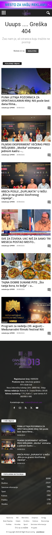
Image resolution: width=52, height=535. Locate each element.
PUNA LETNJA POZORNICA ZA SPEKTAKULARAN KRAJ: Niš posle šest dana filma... (25, 101)
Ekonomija (45, 521)
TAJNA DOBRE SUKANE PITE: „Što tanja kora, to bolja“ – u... (22, 284)
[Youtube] (37, 408)
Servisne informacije (9, 487)
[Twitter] (32, 408)
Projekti (34, 528)
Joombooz (40, 532)
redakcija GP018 (7, 108)
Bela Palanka (7, 521)
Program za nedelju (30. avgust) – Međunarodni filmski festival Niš (22, 327)
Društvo (5, 235)
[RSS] (26, 408)
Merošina (25, 518)
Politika (4, 500)
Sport (3, 491)
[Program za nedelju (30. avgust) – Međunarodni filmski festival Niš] (26, 310)
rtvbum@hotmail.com (33, 402)
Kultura (4, 93)
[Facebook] (15, 408)
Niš (2, 479)
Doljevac (35, 518)
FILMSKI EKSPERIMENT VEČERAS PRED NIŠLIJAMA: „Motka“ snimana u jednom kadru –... (25, 148)
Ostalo (18, 521)
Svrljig (43, 518)
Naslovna (9, 518)
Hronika (4, 504)
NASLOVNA (32, 51)
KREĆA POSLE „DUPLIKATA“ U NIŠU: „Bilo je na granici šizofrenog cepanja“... (24, 195)
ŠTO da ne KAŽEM (21, 528)
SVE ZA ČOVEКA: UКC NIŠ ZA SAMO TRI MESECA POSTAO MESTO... (26, 240)
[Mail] (20, 408)
